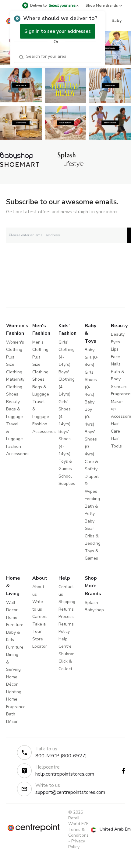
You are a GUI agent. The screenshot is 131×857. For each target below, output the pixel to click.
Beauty (13, 402)
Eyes (115, 342)
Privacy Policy (76, 844)
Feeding (92, 499)
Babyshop (94, 610)
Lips (115, 349)
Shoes (12, 394)
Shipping (66, 602)
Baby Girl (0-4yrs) (91, 357)
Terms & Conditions (78, 832)
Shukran (66, 654)
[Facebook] (123, 770)
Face (115, 357)
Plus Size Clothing (14, 364)
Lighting (13, 692)
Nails (116, 364)
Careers (40, 616)
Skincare (119, 386)
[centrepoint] (33, 827)
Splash (91, 602)
